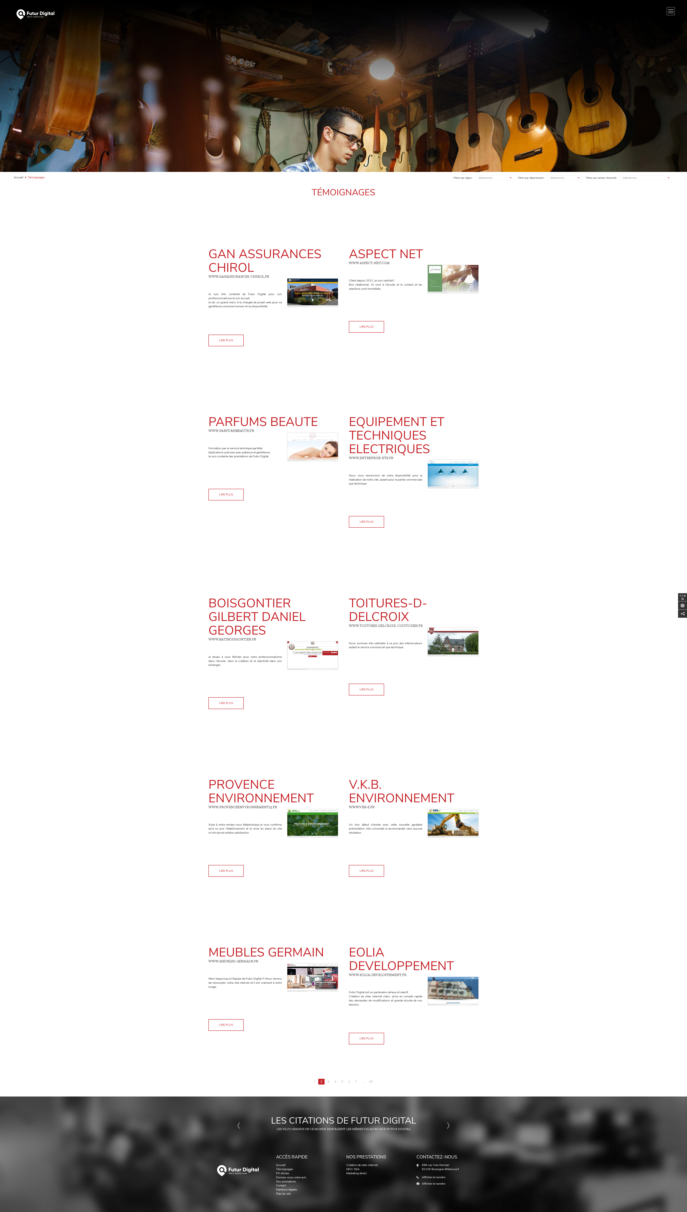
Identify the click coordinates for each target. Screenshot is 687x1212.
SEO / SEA (353, 1169)
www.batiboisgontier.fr (232, 639)
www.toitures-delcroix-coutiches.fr (386, 625)
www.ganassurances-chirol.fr (238, 276)
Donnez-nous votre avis (291, 1177)
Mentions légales (286, 1190)
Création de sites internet (362, 1165)
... (363, 1082)
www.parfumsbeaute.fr (231, 430)
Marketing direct (356, 1173)
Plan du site (283, 1194)
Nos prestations (286, 1182)
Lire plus (226, 340)
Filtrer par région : (463, 178)
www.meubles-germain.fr (233, 961)
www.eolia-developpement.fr (377, 975)
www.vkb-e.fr (361, 807)
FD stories (282, 1173)
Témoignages (284, 1169)
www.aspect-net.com (369, 263)
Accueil (18, 177)
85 (371, 1082)
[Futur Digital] (176, 14)
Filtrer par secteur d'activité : (601, 178)
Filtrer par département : (531, 178)
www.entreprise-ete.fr (371, 458)
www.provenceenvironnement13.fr (242, 807)
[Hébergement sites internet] (238, 1170)
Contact (281, 1185)
